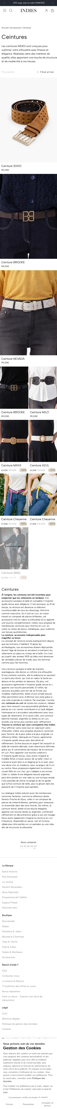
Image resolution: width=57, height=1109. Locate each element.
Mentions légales (11, 1018)
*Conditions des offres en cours (19, 986)
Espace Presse (9, 902)
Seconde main (9, 907)
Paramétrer (28, 1104)
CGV (4, 1013)
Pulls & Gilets (9, 947)
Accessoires (8, 957)
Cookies (6, 1029)
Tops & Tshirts (9, 941)
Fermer (9, 1104)
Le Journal (7, 882)
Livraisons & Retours (13, 981)
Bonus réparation (11, 991)
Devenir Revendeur (12, 887)
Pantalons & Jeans (11, 931)
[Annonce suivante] (52, 3)
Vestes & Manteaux (12, 952)
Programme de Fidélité (14, 897)
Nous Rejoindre (10, 892)
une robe (49, 824)
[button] (4, 10)
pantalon (33, 787)
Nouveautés (8, 921)
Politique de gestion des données (19, 1024)
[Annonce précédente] (4, 3)
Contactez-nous (10, 975)
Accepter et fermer (47, 1104)
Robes (5, 926)
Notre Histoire (9, 871)
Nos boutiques (10, 876)
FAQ (4, 970)
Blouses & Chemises (13, 936)
